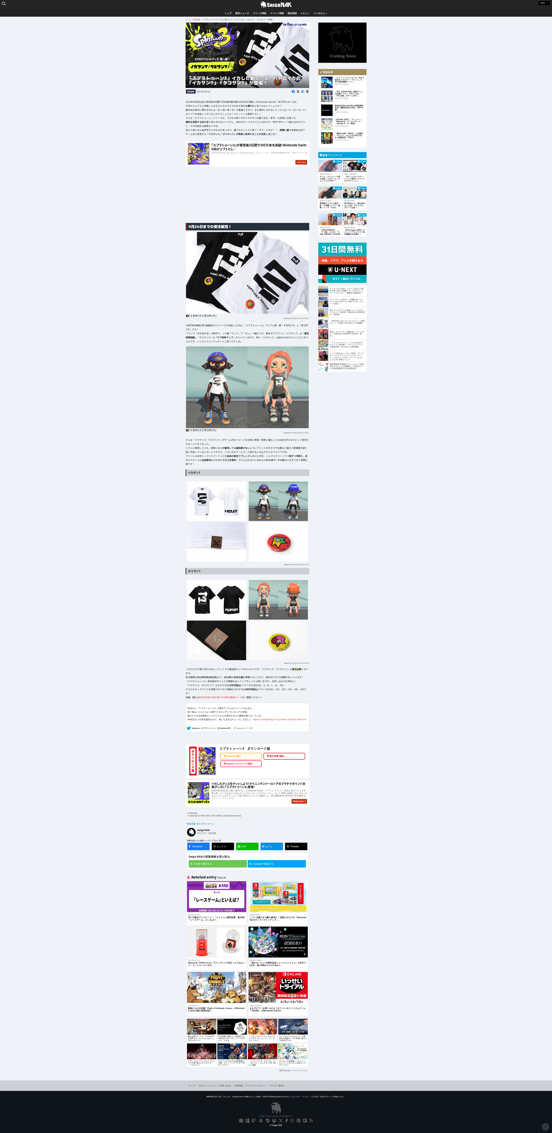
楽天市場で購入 (277, 756)
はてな (267, 846)
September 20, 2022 (244, 728)
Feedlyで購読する (203, 863)
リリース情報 (259, 13)
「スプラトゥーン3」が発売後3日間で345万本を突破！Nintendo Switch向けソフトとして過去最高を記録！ (247, 154)
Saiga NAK (276, 4)
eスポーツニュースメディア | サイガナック (276, 1116)
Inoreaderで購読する (263, 863)
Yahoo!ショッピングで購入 (239, 763)
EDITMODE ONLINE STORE (298, 318)
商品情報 (292, 13)
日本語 (542, 3)
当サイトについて (207, 1085)
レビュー (305, 13)
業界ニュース (242, 13)
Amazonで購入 (233, 756)
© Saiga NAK (276, 1125)
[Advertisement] (247, 198)
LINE (243, 846)
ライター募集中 (277, 1085)
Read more (298, 801)
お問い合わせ (225, 1085)
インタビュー (320, 13)
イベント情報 (277, 13)
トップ (228, 13)
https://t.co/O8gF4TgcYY (265, 719)
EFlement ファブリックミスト (295, 1070)
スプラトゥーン (206, 823)
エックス (221, 846)
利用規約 (239, 1085)
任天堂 (192, 823)
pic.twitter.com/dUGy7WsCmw (291, 719)
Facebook (197, 846)
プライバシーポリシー (257, 1085)
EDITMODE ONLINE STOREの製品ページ (220, 697)
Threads (294, 846)
